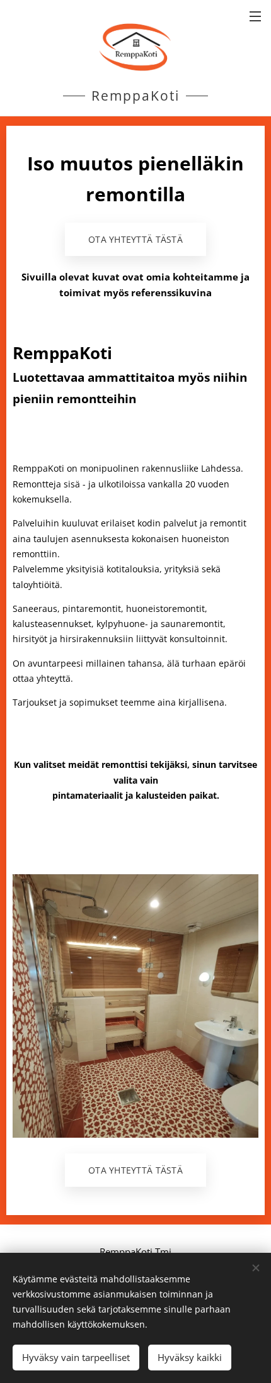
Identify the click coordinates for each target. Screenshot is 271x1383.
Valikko (255, 15)
